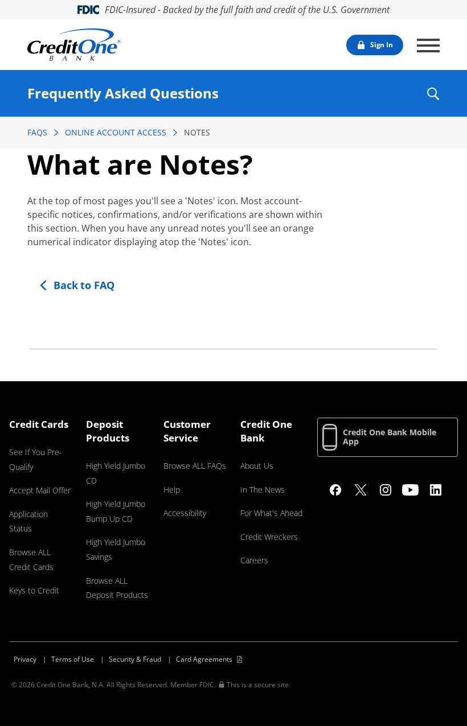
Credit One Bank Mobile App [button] (389, 437)
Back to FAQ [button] (84, 285)
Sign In (381, 45)
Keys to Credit (34, 590)
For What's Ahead (271, 513)
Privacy (25, 659)
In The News (262, 489)
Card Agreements (204, 659)
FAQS (37, 132)
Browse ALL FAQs (194, 465)
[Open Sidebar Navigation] (428, 45)
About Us (256, 465)
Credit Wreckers (269, 536)
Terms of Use (72, 659)
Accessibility (184, 513)
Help (171, 489)
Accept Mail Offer (40, 490)
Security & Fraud (135, 659)
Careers (254, 560)
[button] (432, 93)
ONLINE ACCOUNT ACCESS (115, 132)
